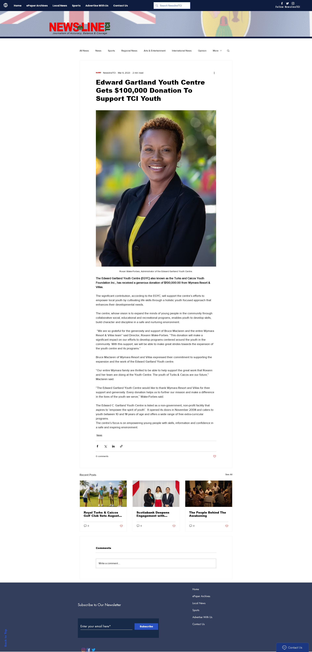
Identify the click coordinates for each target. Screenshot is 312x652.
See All (228, 474)
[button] (228, 50)
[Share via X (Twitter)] (105, 446)
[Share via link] (121, 446)
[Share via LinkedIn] (113, 446)
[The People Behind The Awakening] (208, 494)
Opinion (202, 50)
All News (84, 50)
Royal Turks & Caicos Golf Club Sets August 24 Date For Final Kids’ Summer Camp (102, 514)
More (215, 50)
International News (182, 50)
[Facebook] (88, 650)
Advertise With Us (202, 617)
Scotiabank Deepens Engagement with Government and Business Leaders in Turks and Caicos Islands (152, 514)
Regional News (129, 50)
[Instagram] (293, 3)
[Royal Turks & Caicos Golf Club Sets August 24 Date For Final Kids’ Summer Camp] (103, 494)
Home (195, 589)
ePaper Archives (201, 596)
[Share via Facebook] (97, 446)
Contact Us (198, 624)
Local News (198, 603)
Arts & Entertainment (154, 50)
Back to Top (5, 638)
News (98, 50)
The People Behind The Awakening (207, 514)
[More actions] (214, 73)
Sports (111, 50)
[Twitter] (93, 650)
